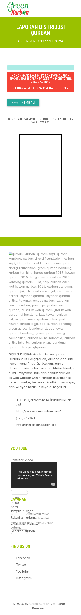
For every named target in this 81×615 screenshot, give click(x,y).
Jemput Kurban (22, 511)
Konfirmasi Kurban (24, 524)
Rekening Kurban (23, 517)
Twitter (21, 565)
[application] (34, 475)
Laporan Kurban (23, 531)
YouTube (22, 571)
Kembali (23, 102)
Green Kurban (39, 604)
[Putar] (19, 492)
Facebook (23, 558)
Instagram (24, 578)
